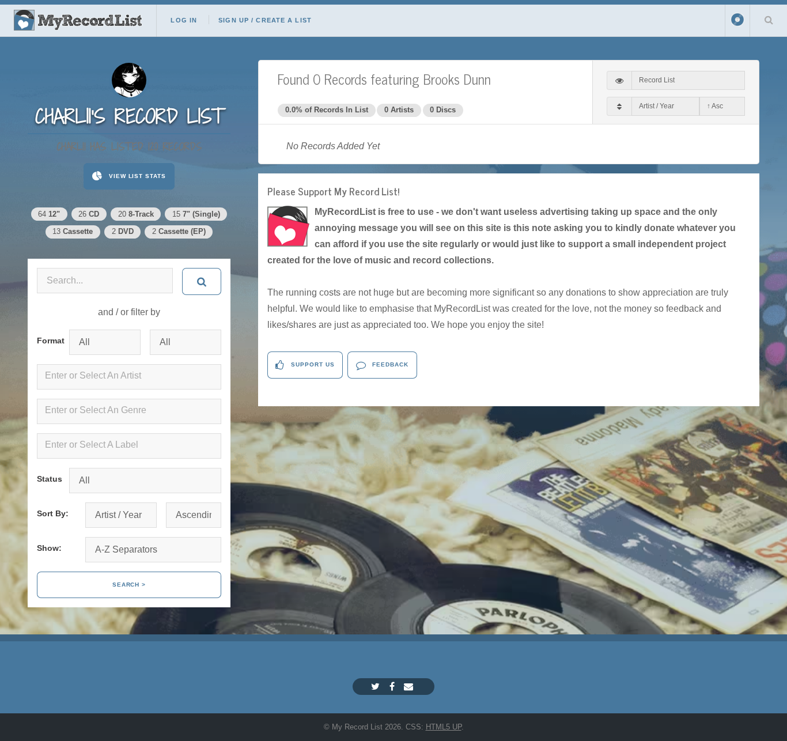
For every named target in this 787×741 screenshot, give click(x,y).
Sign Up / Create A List (265, 20)
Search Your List (768, 20)
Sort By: (53, 513)
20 (136, 214)
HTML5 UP (443, 727)
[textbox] (131, 376)
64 (49, 214)
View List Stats (136, 176)
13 (72, 231)
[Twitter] (377, 686)
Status (48, 478)
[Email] (410, 686)
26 (88, 214)
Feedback (389, 364)
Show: (49, 548)
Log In (184, 20)
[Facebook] (393, 686)
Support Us (312, 364)
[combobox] (129, 377)
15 (196, 214)
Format (48, 340)
